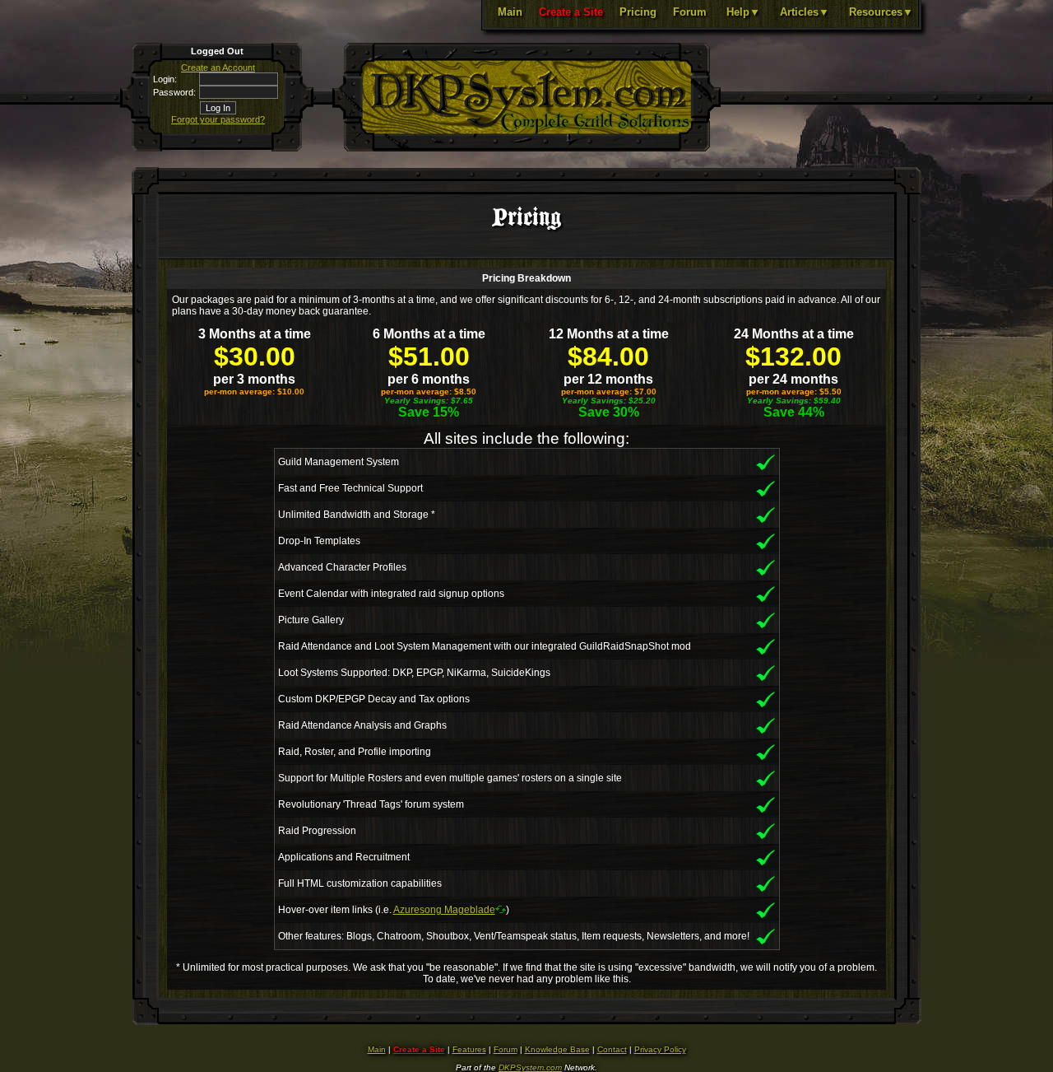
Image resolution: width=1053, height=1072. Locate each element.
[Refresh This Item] (500, 909)
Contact (612, 1049)
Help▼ (743, 12)
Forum (690, 12)
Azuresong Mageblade (444, 910)
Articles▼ (804, 12)
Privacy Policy (660, 1049)
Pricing (637, 12)
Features (469, 1049)
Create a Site (571, 12)
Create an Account (218, 67)
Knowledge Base (557, 1049)
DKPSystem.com (530, 1067)
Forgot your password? (218, 119)
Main (510, 12)
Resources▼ (881, 12)
